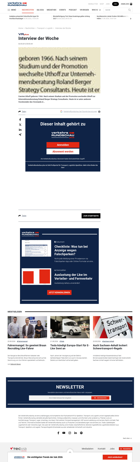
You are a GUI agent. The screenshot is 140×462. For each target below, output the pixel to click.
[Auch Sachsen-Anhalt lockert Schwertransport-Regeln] (112, 327)
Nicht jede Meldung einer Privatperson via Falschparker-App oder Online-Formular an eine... (74, 260)
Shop (102, 4)
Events (62, 10)
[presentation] (130, 18)
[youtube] (63, 433)
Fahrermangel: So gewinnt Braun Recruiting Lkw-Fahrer (27, 347)
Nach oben (126, 438)
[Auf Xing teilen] (20, 134)
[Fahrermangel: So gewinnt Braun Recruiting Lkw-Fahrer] (27, 327)
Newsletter (93, 4)
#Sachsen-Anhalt (108, 341)
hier (62, 167)
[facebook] (58, 433)
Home (20, 28)
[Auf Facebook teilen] (20, 119)
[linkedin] (75, 433)
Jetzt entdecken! (115, 457)
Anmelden (63, 144)
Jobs (108, 4)
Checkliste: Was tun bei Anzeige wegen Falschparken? (71, 250)
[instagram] (69, 433)
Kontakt (101, 448)
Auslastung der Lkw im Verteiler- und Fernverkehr (73, 276)
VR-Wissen (84, 10)
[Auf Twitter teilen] (20, 124)
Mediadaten (87, 448)
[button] (70, 450)
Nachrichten (28, 10)
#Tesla (62, 341)
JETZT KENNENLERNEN (59, 292)
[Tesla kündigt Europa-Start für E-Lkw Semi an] (70, 327)
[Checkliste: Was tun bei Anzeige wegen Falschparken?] (36, 248)
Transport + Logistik (44, 28)
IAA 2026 (40, 10)
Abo (115, 4)
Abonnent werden (62, 151)
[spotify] (81, 433)
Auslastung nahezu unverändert (67, 283)
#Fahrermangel (22, 341)
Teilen (24, 112)
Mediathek (51, 10)
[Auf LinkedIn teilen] (20, 129)
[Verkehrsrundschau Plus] (23, 34)
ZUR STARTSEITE (91, 216)
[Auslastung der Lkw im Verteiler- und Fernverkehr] (36, 276)
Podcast (73, 10)
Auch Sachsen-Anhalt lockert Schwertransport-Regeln (110, 347)
